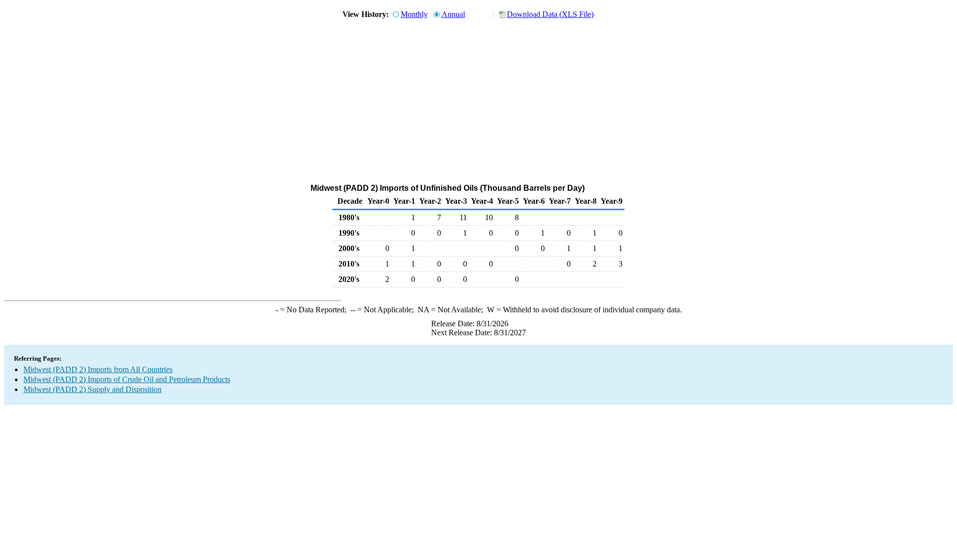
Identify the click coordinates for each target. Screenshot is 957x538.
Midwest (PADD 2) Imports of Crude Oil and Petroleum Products (126, 379)
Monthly (414, 14)
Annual (453, 14)
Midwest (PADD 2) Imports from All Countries (97, 369)
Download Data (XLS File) (550, 14)
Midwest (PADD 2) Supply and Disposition (92, 389)
